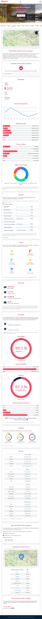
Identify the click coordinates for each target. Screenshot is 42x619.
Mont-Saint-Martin (25, 466)
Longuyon (26, 496)
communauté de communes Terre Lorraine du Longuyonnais (20, 57)
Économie (27, 25)
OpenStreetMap (35, 565)
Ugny (17, 572)
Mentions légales (17, 617)
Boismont (17, 581)
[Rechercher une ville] (21, 2)
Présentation (3, 25)
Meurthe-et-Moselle (9, 23)
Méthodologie (6, 237)
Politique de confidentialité (24, 617)
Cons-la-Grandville (17, 590)
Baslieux (17, 574)
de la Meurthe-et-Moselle (33, 53)
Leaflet (27, 565)
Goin (26, 515)
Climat (22, 25)
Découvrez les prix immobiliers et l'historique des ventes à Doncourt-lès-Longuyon (21, 418)
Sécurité (18, 25)
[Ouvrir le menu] (40, 2)
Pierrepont (26, 456)
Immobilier (32, 25)
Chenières (17, 592)
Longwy (26, 481)
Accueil (1, 23)
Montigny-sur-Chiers (17, 583)
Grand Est (4, 23)
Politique (37, 25)
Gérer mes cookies (31, 617)
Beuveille (26, 474)
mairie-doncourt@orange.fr (15, 535)
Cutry (17, 585)
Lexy (26, 486)
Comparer (9, 25)
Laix (17, 588)
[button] (4, 31)
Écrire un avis (21, 15)
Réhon (26, 478)
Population (14, 25)
